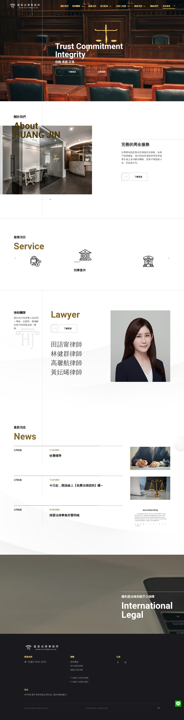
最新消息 (138, 6)
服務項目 (92, 6)
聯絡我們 (154, 6)
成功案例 (104, 6)
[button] (5, 47)
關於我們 (65, 6)
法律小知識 (121, 6)
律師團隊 (76, 6)
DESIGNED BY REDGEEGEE (97, 708)
